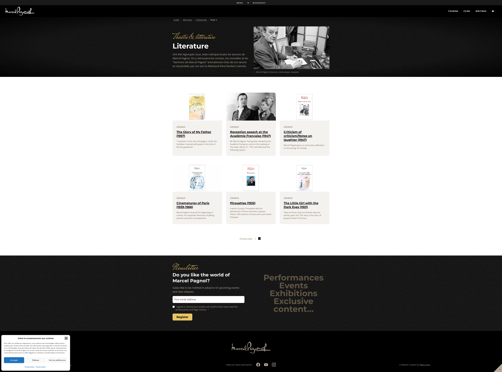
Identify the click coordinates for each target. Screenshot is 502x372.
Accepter (14, 360)
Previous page (246, 238)
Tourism (453, 11)
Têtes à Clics (424, 365)
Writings (480, 11)
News (239, 3)
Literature (201, 20)
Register (182, 317)
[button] (66, 338)
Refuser (35, 360)
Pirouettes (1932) (242, 203)
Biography (259, 3)
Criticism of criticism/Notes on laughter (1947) (298, 136)
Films (467, 11)
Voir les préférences (57, 360)
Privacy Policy (29, 367)
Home (176, 20)
